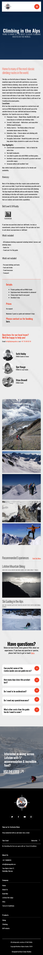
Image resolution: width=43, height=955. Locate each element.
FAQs (3, 901)
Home (4, 885)
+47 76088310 (6, 860)
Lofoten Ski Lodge (7, 897)
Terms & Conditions (31, 846)
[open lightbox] (21, 424)
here (32, 653)
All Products (6, 928)
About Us (5, 889)
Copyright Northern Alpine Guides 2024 (21, 946)
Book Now (5, 893)
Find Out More (36, 558)
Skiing (4, 920)
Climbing (5, 924)
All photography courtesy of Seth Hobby (21, 942)
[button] (36, 6)
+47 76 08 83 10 (26, 341)
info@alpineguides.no (12, 341)
